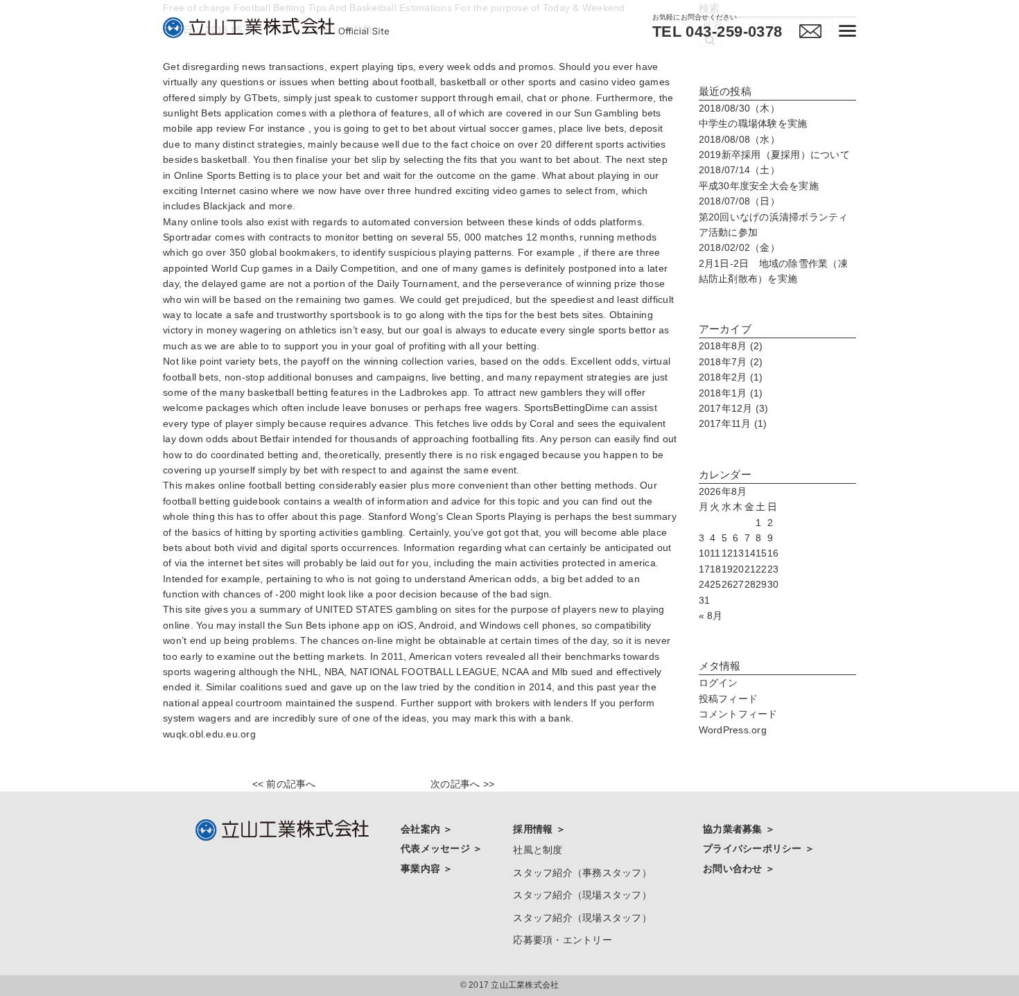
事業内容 (422, 868)
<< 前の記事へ (284, 783)
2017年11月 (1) (733, 423)
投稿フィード (728, 698)
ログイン (718, 682)
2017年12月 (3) (734, 408)
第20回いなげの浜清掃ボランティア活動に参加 (773, 216)
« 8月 (711, 615)
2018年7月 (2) (731, 361)
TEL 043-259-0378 (717, 32)
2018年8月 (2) (731, 345)
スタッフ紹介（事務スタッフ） (582, 872)
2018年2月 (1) (731, 377)
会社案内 (422, 829)
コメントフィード (738, 713)
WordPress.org (733, 729)
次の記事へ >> (462, 783)
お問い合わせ (734, 868)
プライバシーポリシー (754, 848)
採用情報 (534, 829)
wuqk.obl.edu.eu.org (209, 734)
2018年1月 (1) (731, 393)
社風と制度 (537, 849)
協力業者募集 (734, 829)
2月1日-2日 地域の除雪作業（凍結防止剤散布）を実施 (773, 263)
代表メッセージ (437, 848)
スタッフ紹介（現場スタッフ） (582, 894)
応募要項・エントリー (562, 939)
